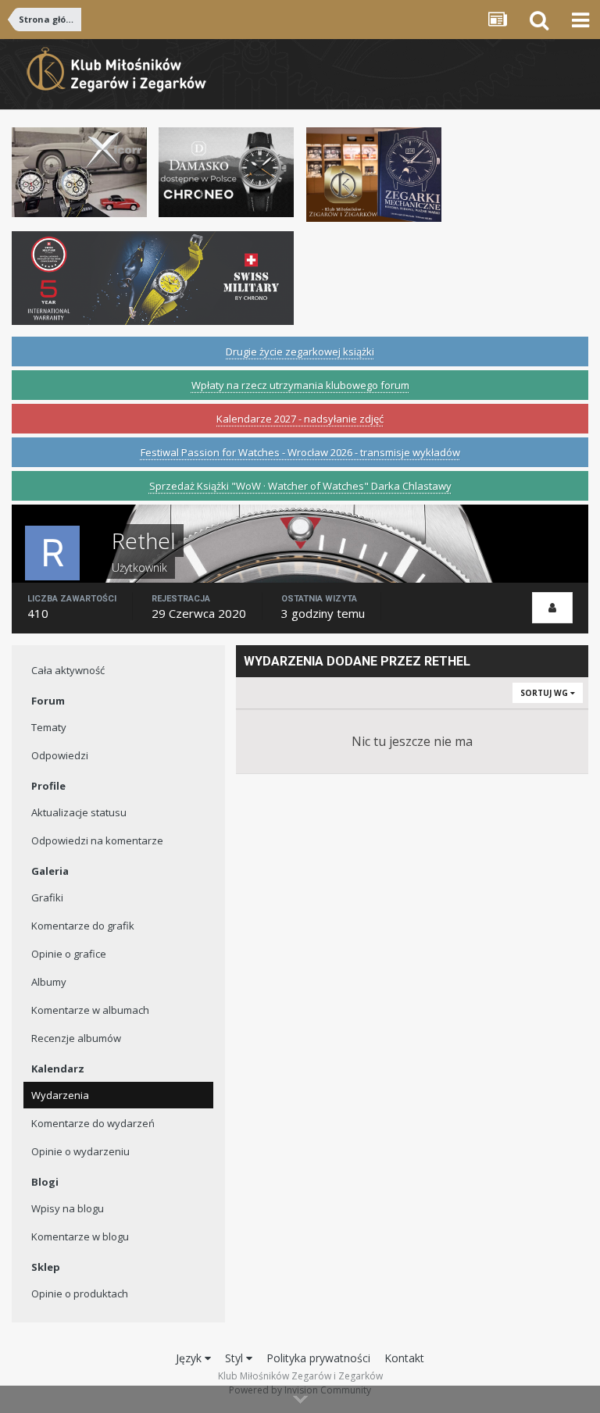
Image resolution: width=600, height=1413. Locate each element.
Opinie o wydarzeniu (80, 1151)
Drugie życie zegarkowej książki (300, 351)
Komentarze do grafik (82, 926)
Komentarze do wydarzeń (93, 1123)
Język (190, 1358)
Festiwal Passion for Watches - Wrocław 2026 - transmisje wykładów (300, 452)
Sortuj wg (545, 692)
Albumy (48, 982)
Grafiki (47, 897)
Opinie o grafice (68, 954)
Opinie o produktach (79, 1293)
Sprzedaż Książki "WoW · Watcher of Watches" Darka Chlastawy (300, 486)
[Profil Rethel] (552, 607)
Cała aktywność (68, 670)
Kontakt (404, 1358)
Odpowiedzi (59, 755)
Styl (235, 1358)
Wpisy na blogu (67, 1208)
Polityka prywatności (318, 1358)
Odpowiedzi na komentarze (97, 840)
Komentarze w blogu (80, 1236)
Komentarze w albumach (90, 1010)
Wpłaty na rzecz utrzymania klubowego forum (300, 385)
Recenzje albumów (76, 1038)
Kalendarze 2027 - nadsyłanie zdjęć (300, 419)
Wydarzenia (60, 1095)
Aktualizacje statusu (79, 812)
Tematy (48, 727)
